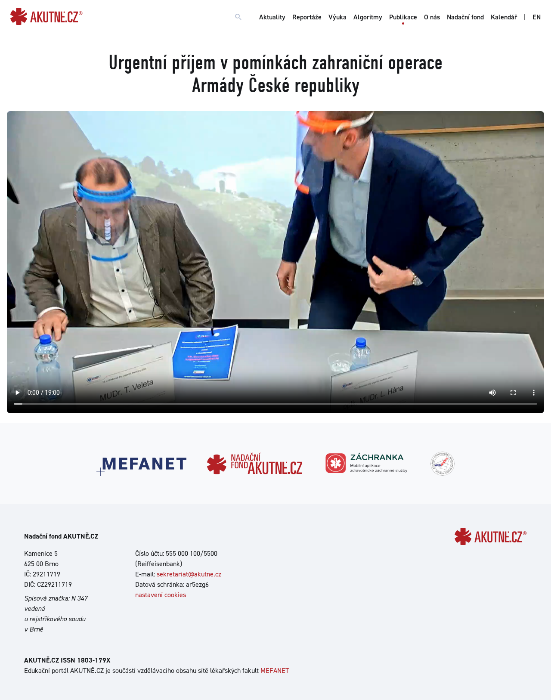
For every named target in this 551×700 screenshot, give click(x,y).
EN (536, 17)
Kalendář (504, 17)
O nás (432, 17)
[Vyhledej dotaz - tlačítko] (238, 17)
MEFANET (274, 670)
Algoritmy (367, 17)
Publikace (403, 17)
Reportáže (307, 17)
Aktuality (272, 17)
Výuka (337, 17)
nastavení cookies (160, 594)
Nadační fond (465, 17)
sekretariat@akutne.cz (189, 574)
